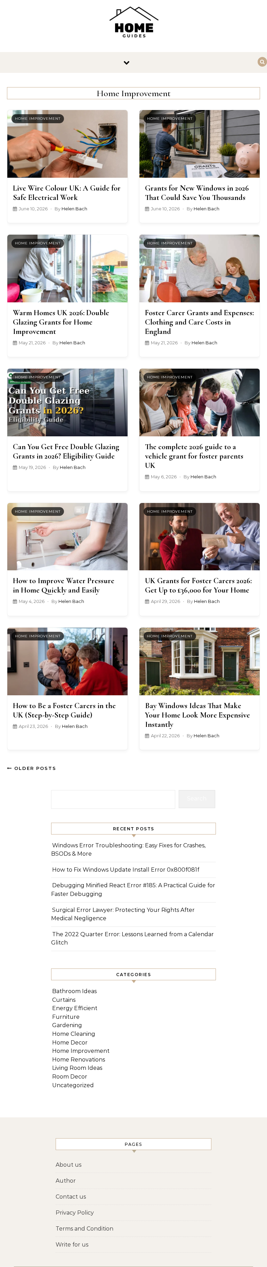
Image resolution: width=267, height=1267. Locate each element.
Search (197, 798)
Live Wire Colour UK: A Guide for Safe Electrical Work (67, 192)
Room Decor (69, 1076)
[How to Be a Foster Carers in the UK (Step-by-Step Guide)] (67, 661)
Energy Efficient (74, 1008)
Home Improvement (37, 118)
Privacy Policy (75, 1212)
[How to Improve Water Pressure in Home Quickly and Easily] (67, 537)
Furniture (66, 1017)
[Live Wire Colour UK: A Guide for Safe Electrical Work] (67, 144)
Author (66, 1180)
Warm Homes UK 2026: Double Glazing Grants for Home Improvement (61, 322)
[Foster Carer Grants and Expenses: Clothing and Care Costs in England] (199, 268)
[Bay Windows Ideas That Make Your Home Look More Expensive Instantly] (199, 661)
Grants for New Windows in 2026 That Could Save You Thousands (197, 192)
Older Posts (34, 768)
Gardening (67, 1025)
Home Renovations (78, 1059)
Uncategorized (73, 1085)
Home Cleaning (73, 1034)
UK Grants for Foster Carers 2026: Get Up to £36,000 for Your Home (198, 585)
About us (68, 1164)
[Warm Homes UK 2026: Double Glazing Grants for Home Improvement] (67, 268)
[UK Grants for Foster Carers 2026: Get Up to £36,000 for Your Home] (199, 537)
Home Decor (70, 1042)
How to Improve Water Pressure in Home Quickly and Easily (63, 585)
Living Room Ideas (77, 1068)
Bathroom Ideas (74, 991)
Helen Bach (74, 208)
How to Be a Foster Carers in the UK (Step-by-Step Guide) (64, 710)
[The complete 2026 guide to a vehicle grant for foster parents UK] (199, 402)
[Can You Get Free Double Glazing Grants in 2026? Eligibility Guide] (67, 402)
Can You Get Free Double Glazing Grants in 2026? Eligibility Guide (66, 451)
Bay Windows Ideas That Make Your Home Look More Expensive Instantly (197, 715)
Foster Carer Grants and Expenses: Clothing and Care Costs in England (199, 322)
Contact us (71, 1196)
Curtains (63, 1000)
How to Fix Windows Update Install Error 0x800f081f (125, 869)
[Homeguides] (133, 23)
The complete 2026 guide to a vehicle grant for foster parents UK (194, 456)
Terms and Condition (84, 1228)
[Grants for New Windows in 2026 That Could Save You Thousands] (199, 144)
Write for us (72, 1244)
